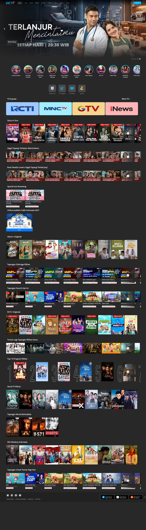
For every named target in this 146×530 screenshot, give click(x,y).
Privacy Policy (10, 499)
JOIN (19, 230)
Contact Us (31, 499)
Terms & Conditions (20, 499)
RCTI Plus (37, 499)
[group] (107, 497)
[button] (137, 3)
